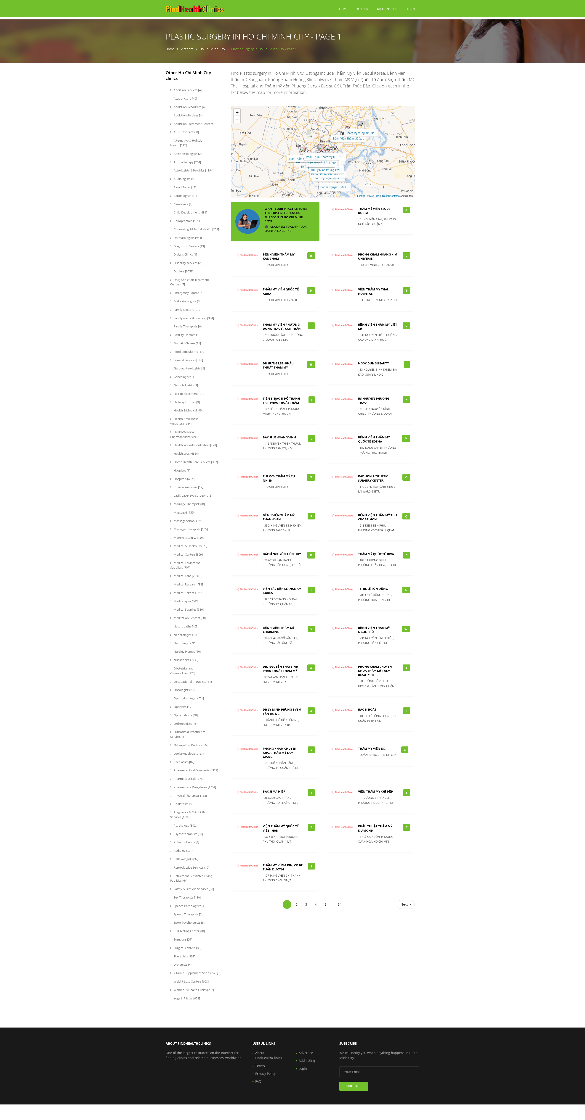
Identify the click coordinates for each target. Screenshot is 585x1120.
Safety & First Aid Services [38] (193, 889)
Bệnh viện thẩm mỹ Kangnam (279, 256)
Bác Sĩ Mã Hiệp (274, 791)
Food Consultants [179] (189, 352)
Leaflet (361, 196)
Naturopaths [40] (185, 626)
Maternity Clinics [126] (188, 537)
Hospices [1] (181, 470)
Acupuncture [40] (185, 98)
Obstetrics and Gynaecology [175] (182, 670)
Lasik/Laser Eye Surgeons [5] (192, 495)
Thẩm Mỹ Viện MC (372, 748)
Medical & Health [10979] (190, 546)
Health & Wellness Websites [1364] (184, 421)
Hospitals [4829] (184, 479)
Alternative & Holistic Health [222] (186, 142)
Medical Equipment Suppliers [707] (185, 565)
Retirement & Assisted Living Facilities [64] (191, 878)
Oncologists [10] (184, 690)
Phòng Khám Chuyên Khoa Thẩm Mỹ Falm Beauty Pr (375, 670)
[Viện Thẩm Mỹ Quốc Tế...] (303, 149)
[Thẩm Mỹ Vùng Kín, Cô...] (360, 123)
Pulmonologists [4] (186, 842)
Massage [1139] (183, 512)
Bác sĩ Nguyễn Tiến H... (334, 187)
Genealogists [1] (184, 377)
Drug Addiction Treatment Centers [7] (189, 282)
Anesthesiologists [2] (187, 154)
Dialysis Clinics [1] (185, 254)
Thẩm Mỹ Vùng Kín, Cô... (361, 133)
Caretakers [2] (182, 204)
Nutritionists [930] (185, 660)
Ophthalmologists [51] (188, 698)
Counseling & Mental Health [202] (196, 229)
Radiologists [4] (183, 851)
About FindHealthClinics (268, 1055)
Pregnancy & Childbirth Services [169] (187, 814)
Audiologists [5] (183, 179)
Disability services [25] (188, 263)
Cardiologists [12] (185, 196)
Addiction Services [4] (187, 115)
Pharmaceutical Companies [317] (195, 770)
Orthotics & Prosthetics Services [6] (187, 734)
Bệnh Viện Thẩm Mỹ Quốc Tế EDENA (374, 439)
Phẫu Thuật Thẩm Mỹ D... (321, 157)
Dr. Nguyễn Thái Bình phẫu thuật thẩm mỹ (280, 668)
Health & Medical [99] (187, 410)
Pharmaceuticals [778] (188, 779)
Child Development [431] (190, 212)
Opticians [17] (182, 707)
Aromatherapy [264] (187, 162)
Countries (388, 9)
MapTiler (374, 196)
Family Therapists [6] (187, 326)
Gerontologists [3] (185, 385)
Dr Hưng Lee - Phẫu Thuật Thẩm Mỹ (278, 365)
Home (343, 9)
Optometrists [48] (185, 715)
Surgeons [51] (182, 939)
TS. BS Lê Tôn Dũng (373, 589)
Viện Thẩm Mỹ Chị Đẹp (321, 162)
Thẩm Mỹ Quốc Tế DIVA (376, 554)
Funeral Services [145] (188, 360)
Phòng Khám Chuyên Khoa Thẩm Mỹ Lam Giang (280, 752)
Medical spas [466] (185, 601)
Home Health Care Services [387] (195, 462)
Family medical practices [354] (193, 318)
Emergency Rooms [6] (188, 293)
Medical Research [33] (188, 584)
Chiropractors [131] (186, 221)
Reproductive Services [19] (191, 867)
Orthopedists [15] (185, 724)
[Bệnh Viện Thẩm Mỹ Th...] (327, 147)
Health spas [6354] (186, 453)
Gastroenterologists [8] (189, 368)
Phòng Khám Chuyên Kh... (327, 174)
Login (410, 9)
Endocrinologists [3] (186, 301)
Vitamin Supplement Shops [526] (195, 973)
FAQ (258, 1081)
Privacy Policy (265, 1073)
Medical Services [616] (188, 593)
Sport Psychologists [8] (189, 922)
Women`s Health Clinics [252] (193, 990)
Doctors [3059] (183, 271)
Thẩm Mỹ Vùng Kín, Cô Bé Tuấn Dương (283, 867)
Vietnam (187, 49)
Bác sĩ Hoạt (367, 709)
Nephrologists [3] (185, 635)
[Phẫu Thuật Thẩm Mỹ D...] (320, 147)
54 (339, 904)
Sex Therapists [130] (187, 897)
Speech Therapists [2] (187, 914)
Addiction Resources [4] (189, 107)
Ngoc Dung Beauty (373, 363)
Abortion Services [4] (187, 90)
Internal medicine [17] (188, 487)
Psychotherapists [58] (188, 834)
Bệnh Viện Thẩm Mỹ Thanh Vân (279, 517)
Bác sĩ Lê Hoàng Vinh (279, 437)
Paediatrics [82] (183, 762)
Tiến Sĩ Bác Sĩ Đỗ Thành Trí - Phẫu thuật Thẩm (281, 400)
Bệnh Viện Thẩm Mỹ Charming (279, 630)
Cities (363, 9)
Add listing (307, 1060)
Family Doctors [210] (187, 310)
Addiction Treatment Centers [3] (195, 124)
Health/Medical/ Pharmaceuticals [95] (184, 434)
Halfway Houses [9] (186, 402)
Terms (260, 1066)
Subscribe (353, 1086)
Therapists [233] (184, 956)
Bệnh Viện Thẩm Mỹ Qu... (348, 138)
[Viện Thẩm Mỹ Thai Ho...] (327, 152)
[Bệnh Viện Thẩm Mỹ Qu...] (347, 129)
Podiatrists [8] (182, 804)
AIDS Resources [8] (186, 132)
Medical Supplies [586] (188, 609)
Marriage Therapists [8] (189, 504)
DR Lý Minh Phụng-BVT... (326, 170)
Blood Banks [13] (184, 187)
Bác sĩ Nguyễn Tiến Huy (282, 554)
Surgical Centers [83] (187, 948)
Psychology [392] (185, 825)
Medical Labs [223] (186, 576)
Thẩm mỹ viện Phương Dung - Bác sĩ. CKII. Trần (282, 326)
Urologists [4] (182, 964)
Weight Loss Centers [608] (191, 981)
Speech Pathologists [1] (189, 906)
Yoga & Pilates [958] (186, 998)
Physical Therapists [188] (190, 795)
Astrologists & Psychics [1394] (193, 170)
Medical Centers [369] (188, 554)
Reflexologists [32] (185, 859)
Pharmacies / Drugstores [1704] (194, 787)
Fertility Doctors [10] (187, 335)
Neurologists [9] (184, 643)
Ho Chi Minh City (212, 49)
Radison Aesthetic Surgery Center (373, 478)
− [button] (237, 119)
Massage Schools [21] (187, 521)
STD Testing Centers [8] (189, 931)
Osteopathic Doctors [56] (190, 745)
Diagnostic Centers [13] (189, 246)
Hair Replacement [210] (189, 394)
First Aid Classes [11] (187, 343)
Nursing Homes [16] (187, 651)
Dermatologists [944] (187, 238)
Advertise (306, 1053)
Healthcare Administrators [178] (195, 445)
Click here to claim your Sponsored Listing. (285, 229)
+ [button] (237, 112)
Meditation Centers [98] (189, 618)
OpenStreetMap (391, 196)
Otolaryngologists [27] (188, 753)
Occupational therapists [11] (192, 682)
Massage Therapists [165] (190, 529)
